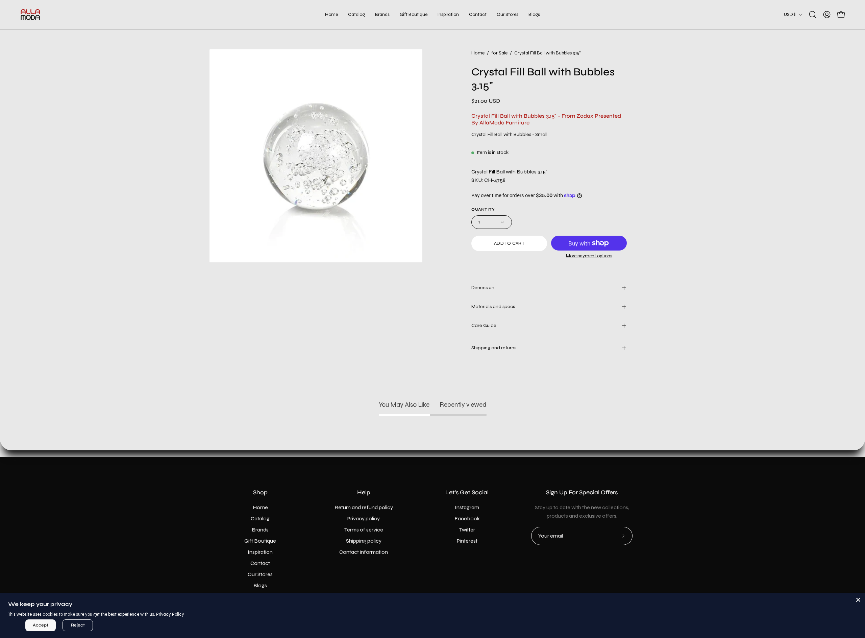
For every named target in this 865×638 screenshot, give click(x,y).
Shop (260, 492)
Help (363, 492)
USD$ (789, 14)
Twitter (467, 529)
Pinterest (467, 541)
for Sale (499, 53)
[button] (413, 14)
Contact (260, 563)
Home (478, 53)
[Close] (858, 599)
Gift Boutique (260, 541)
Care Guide (483, 325)
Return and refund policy (364, 507)
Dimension (482, 287)
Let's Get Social (467, 492)
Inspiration (260, 552)
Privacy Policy (170, 614)
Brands (260, 529)
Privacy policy (363, 518)
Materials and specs (493, 306)
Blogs (260, 585)
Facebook (467, 518)
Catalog (260, 518)
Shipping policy (363, 541)
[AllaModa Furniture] (30, 14)
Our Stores (260, 574)
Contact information (363, 552)
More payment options (589, 256)
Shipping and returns (493, 348)
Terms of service (363, 529)
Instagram (467, 507)
